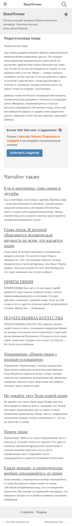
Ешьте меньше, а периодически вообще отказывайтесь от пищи (33, 470)
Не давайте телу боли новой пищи (35, 395)
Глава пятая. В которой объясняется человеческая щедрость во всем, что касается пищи (33, 237)
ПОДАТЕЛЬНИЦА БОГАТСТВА (33, 317)
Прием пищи (16, 431)
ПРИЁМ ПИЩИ (18, 281)
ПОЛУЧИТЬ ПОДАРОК (24, 153)
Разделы (41, 512)
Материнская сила (54, 522)
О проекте (27, 512)
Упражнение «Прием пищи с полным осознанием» (30, 356)
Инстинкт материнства (17, 522)
